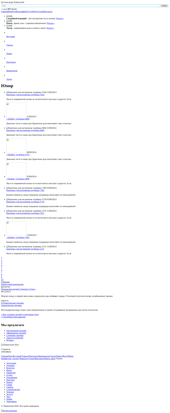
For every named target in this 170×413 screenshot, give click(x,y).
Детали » (60, 18)
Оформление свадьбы (16, 333)
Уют (8, 397)
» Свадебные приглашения (13, 317)
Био (10, 356)
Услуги (29, 11)
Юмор (70, 356)
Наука (9, 370)
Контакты (47, 11)
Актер (9, 79)
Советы (9, 387)
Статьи (40, 11)
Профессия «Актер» (10, 358)
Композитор (11, 71)
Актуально (11, 363)
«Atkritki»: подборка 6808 (17, 119)
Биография (21, 11)
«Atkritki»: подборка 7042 (17, 237)
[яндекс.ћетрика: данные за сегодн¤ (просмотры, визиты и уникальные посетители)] (9, 411)
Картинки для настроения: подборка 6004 (25, 130)
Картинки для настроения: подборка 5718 (25, 202)
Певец (9, 53)
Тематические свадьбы (11, 305)
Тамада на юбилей (14, 338)
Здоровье (10, 365)
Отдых (9, 375)
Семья (9, 385)
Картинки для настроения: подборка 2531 (25, 213)
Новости (12, 11)
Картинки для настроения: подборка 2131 (25, 249)
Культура (10, 368)
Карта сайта (49, 358)
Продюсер (11, 62)
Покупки (10, 380)
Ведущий (10, 36)
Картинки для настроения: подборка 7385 (25, 190)
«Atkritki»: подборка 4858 (17, 179)
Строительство (13, 389)
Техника (10, 392)
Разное (9, 382)
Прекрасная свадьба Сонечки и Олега (18, 289)
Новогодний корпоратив (12, 284)
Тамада (9, 45)
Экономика (11, 401)
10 (2, 279)
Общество (11, 373)
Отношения (11, 377)
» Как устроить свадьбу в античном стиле (20, 314)
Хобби (9, 399)
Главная (4, 11)
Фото (34, 11)
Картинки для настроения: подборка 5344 (25, 95)
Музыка (10, 340)
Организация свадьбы (16, 330)
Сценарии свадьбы (15, 335)
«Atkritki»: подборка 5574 (17, 154)
